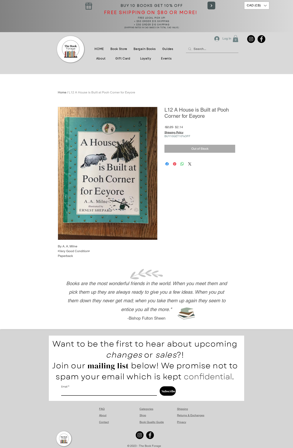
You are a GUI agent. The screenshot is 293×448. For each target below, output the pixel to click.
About (102, 415)
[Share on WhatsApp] (182, 164)
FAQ (102, 408)
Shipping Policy (173, 132)
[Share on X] (189, 164)
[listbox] (256, 5)
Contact (104, 422)
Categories (146, 408)
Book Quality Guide (152, 422)
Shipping (182, 408)
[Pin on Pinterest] (174, 164)
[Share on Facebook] (167, 164)
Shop (143, 415)
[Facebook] (261, 39)
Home (62, 92)
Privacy (181, 422)
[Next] (211, 5)
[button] (256, 5)
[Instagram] (251, 39)
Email (64, 387)
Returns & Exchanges (190, 415)
